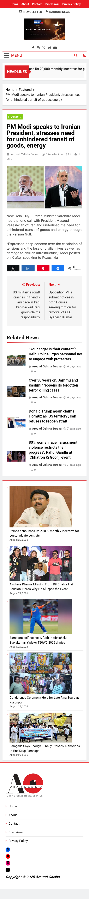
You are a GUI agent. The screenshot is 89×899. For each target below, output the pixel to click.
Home (14, 4)
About (25, 4)
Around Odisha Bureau (25, 154)
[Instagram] (8, 863)
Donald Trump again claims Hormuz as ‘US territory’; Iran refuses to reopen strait (52, 416)
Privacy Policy (71, 4)
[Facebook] (8, 849)
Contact (37, 4)
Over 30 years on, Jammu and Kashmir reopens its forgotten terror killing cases (53, 385)
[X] (8, 869)
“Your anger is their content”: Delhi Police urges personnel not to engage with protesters (55, 354)
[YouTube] (8, 856)
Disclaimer (52, 4)
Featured (15, 117)
